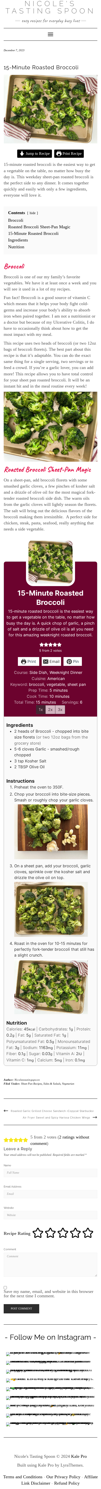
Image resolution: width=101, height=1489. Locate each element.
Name (7, 1165)
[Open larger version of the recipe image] (50, 561)
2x (50, 709)
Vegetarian (68, 1083)
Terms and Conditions (22, 1476)
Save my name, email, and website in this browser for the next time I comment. (48, 1293)
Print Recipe (72, 153)
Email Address (12, 1186)
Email (54, 661)
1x (41, 709)
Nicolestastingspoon (27, 1079)
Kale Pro (79, 1456)
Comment (10, 1249)
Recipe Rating (17, 1233)
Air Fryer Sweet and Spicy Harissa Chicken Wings (56, 1117)
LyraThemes (72, 1465)
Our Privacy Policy (63, 1476)
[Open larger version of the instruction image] (51, 831)
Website (9, 1207)
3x (60, 709)
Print (31, 661)
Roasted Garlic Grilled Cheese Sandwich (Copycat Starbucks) (52, 1111)
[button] (41, 644)
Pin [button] (75, 661)
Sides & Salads (52, 1083)
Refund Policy (67, 1483)
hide (33, 213)
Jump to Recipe (37, 153)
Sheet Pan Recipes (31, 1083)
